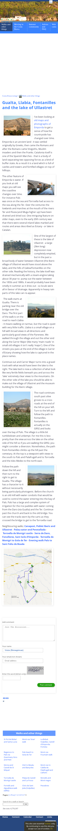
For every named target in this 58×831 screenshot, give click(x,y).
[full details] (3, 701)
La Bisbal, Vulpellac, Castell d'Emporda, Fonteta (47, 743)
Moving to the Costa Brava (18, 26)
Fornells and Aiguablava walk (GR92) (10, 788)
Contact (39, 817)
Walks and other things (6, 26)
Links (49, 817)
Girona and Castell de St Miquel (9, 767)
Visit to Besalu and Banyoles (28, 766)
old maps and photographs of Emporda (42, 124)
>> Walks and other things (28, 96)
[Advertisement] (29, 64)
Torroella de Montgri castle (10, 779)
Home (5, 817)
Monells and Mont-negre (46, 779)
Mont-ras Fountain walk (46, 753)
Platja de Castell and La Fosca (28, 779)
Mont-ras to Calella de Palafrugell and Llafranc (47, 769)
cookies (47, 823)
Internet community (34, 25)
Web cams (54, 25)
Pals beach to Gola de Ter (27, 753)
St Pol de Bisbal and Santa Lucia (10, 740)
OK (51, 828)
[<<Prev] (12, 795)
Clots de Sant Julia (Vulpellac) (28, 786)
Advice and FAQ (45, 26)
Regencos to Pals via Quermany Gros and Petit (10, 756)
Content (16, 817)
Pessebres (45, 785)
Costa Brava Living (9, 96)
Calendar (28, 817)
